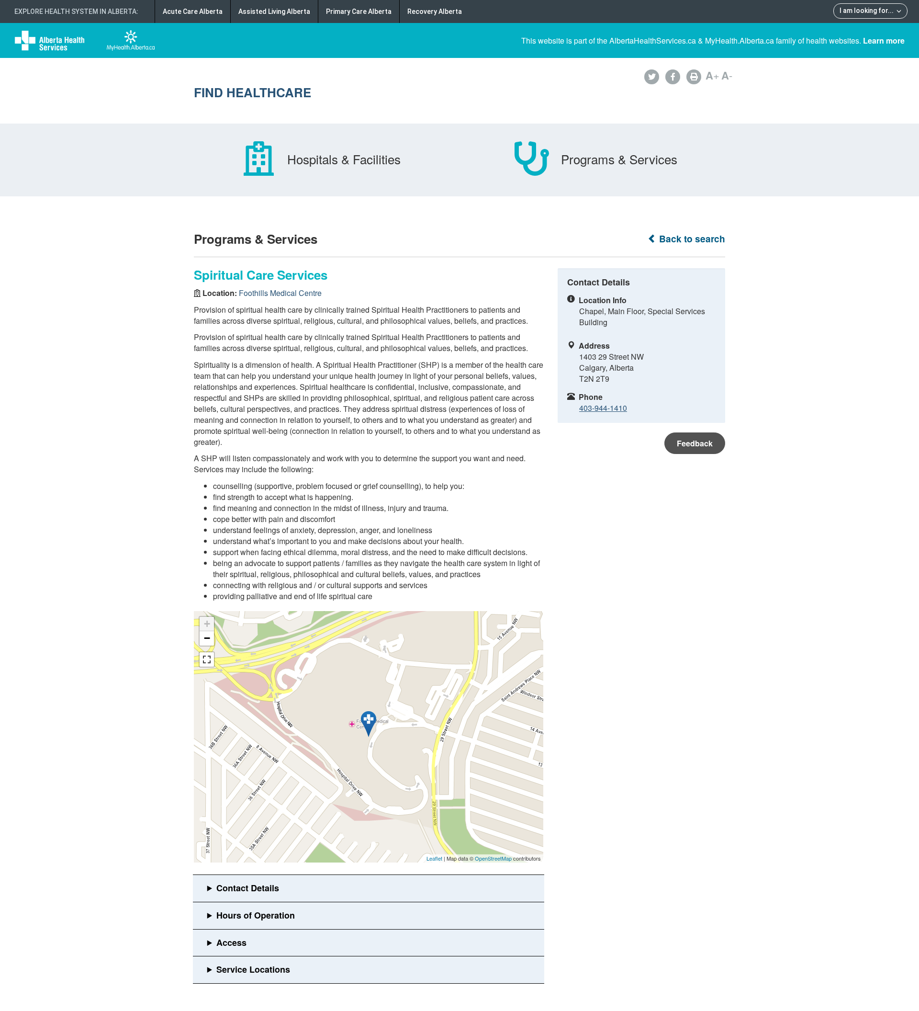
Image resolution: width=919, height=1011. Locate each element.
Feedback (695, 443)
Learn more (884, 40)
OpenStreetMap (493, 858)
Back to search (691, 238)
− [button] (207, 638)
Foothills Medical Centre (280, 292)
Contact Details (247, 888)
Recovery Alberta (434, 11)
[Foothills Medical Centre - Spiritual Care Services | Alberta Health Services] (368, 724)
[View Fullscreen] (207, 659)
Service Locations (253, 969)
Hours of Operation (255, 915)
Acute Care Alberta (193, 11)
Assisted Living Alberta (274, 11)
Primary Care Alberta (359, 11)
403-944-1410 (603, 407)
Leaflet (434, 858)
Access (231, 942)
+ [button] (207, 624)
